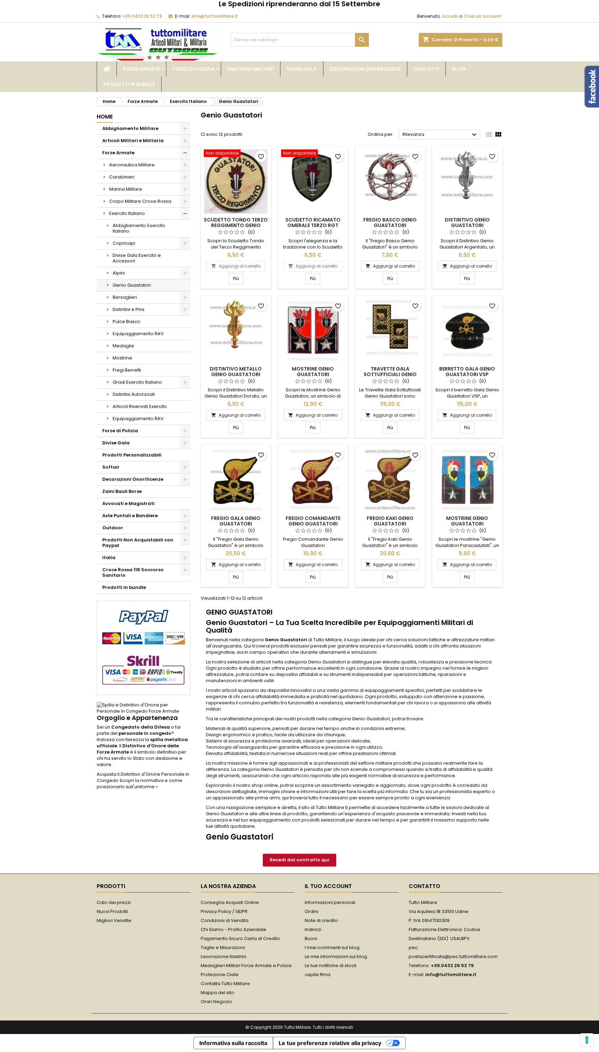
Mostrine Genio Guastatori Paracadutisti (467, 524)
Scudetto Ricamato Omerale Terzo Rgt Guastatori (312, 225)
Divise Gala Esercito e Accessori (137, 258)
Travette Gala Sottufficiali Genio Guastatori (390, 374)
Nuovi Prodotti (112, 911)
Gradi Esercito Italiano (137, 382)
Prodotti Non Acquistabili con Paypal (137, 543)
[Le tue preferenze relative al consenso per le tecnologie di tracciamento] (586, 1039)
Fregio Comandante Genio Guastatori (313, 521)
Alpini (119, 273)
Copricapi (124, 243)
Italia (108, 557)
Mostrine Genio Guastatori (313, 371)
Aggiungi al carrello (236, 266)
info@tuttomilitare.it (214, 16)
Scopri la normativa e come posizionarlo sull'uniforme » (139, 783)
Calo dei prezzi (114, 902)
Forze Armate (141, 69)
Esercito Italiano (127, 213)
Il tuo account (328, 886)
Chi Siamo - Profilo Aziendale (233, 929)
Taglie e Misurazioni (223, 947)
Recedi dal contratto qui (299, 860)
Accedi (450, 16)
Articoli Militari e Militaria (133, 140)
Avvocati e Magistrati (128, 503)
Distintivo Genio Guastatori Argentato (467, 225)
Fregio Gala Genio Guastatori (235, 521)
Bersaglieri (125, 297)
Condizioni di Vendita (225, 920)
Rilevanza (440, 135)
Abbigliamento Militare (130, 128)
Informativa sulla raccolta (233, 1043)
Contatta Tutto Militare (225, 983)
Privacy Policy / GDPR (224, 911)
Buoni (311, 938)
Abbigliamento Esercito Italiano (139, 228)
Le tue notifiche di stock (331, 965)
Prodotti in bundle (129, 84)
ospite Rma (317, 974)
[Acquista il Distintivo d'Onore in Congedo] (143, 708)
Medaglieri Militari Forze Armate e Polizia (246, 965)
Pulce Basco (126, 321)
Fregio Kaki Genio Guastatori (390, 521)
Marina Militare (125, 189)
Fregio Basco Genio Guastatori (390, 222)
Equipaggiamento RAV (138, 333)
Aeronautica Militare (132, 165)
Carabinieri (121, 177)
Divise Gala (302, 69)
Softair (111, 467)
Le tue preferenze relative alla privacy (330, 1043)
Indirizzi (313, 929)
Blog (459, 69)
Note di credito (321, 920)
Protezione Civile (219, 974)
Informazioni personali (330, 902)
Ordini (311, 911)
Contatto (424, 886)
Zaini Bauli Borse (122, 491)
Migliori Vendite (114, 920)
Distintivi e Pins (129, 309)
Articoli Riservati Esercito (140, 406)
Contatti (426, 69)
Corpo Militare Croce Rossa (140, 201)
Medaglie (123, 345)
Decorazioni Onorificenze (365, 69)
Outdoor (112, 527)
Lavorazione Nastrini (223, 956)
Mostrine (122, 358)
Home (105, 117)
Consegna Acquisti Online (230, 902)
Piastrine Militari (250, 69)
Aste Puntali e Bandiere (130, 515)
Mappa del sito (217, 992)
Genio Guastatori (132, 285)
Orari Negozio (216, 1001)
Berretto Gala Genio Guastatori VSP (467, 371)
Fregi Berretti (127, 370)
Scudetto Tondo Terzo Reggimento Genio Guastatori (236, 225)
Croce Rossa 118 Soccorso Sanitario (133, 572)
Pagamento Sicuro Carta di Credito (240, 938)
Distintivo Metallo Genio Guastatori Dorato (236, 374)
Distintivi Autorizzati (134, 394)
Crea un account (483, 16)
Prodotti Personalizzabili (132, 455)
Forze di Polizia (194, 69)
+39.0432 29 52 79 (142, 16)
